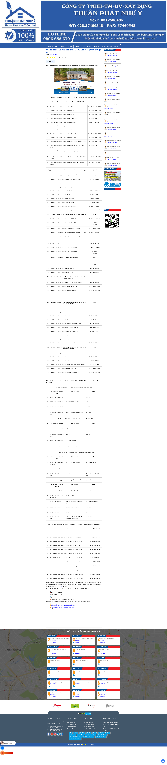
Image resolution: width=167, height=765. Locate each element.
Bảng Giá (89, 46)
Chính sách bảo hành (91, 731)
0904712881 (110, 95)
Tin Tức (103, 46)
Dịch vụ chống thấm (71, 724)
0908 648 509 (103, 661)
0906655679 (110, 55)
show (53, 61)
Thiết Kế (63, 46)
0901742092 (106, 116)
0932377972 (110, 159)
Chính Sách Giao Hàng (88, 736)
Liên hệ (76, 732)
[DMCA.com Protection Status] (81, 713)
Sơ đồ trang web (89, 722)
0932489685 (110, 165)
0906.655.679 (8, 753)
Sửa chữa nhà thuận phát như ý (111, 722)
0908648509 (110, 72)
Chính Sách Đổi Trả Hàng (75, 736)
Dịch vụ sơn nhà (71, 722)
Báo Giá (89, 732)
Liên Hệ (116, 46)
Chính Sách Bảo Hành (90, 734)
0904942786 (110, 142)
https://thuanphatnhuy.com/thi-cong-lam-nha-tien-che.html (63, 607)
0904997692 (110, 148)
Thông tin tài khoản (90, 726)
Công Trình (96, 46)
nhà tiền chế (59, 586)
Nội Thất (70, 46)
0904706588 (110, 78)
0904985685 (110, 101)
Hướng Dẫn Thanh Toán (75, 738)
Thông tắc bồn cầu (71, 731)
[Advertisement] (74, 618)
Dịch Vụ (57, 46)
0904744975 (106, 123)
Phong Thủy (80, 734)
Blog (71, 732)
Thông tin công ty (90, 724)
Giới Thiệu (82, 732)
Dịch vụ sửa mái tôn (71, 726)
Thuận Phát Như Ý (53, 54)
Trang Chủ (50, 46)
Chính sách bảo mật (90, 728)
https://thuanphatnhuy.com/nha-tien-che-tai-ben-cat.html (62, 605)
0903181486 (110, 89)
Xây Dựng (76, 46)
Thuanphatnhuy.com (59, 596)
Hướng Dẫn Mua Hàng (101, 736)
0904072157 (106, 136)
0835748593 (110, 153)
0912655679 (53, 640)
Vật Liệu (83, 46)
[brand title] (57, 705)
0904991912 (110, 129)
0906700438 (106, 108)
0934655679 (110, 61)
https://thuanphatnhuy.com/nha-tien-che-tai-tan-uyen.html (63, 603)
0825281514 (77, 651)
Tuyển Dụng (109, 46)
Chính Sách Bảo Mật (102, 734)
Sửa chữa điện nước (72, 728)
